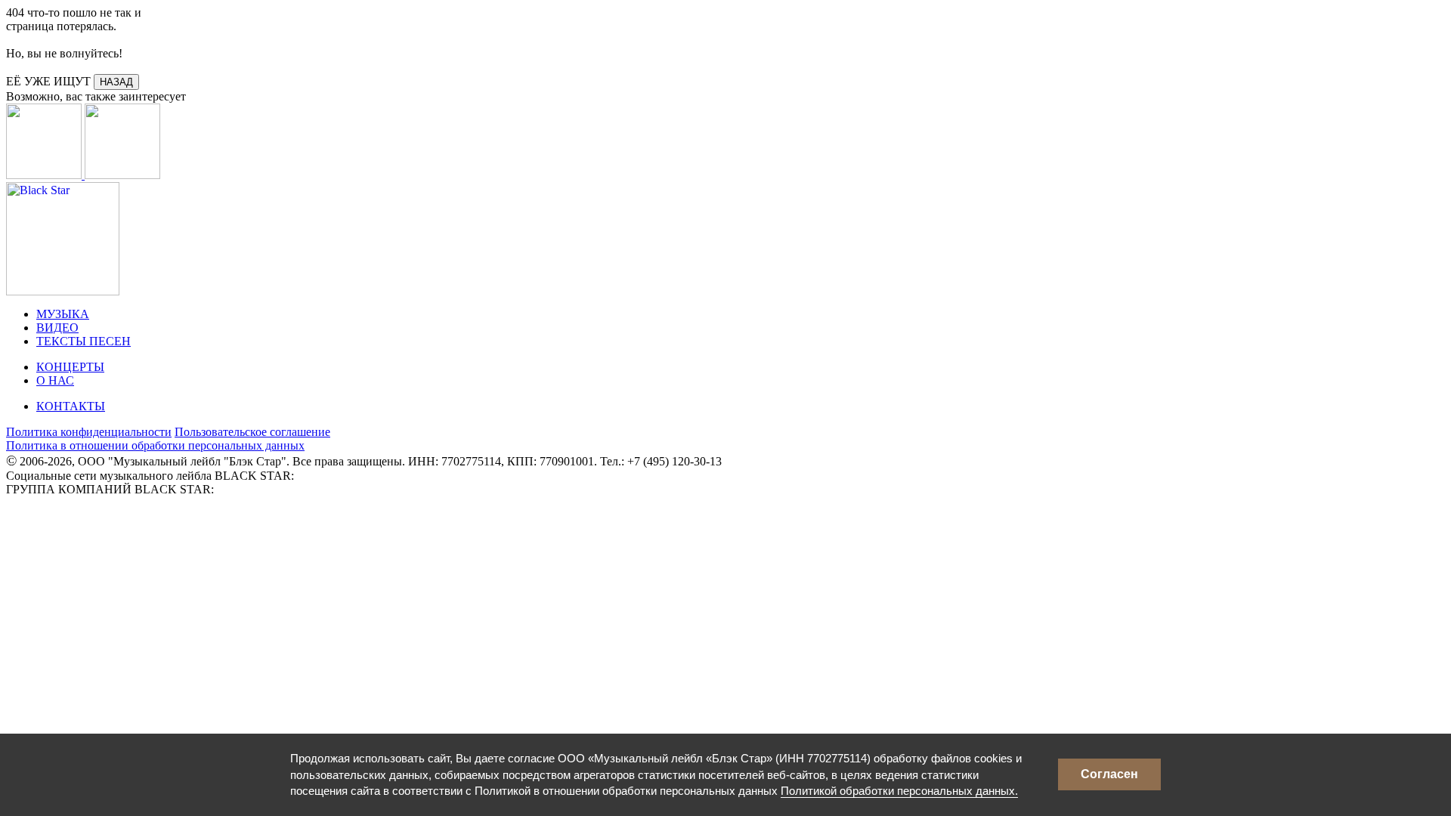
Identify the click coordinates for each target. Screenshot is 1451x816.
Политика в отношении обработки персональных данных (155, 445)
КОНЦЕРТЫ (70, 366)
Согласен (1109, 774)
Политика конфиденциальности (89, 431)
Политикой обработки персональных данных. (899, 790)
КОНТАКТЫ (70, 406)
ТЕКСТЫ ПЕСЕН (83, 341)
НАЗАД (116, 82)
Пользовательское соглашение (252, 431)
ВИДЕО (57, 327)
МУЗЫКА (62, 314)
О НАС (55, 380)
